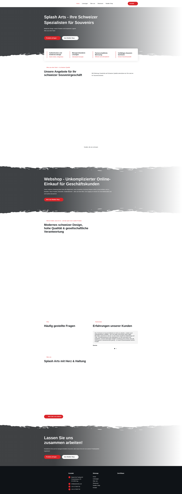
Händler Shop (96, 485)
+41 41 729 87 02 (75, 486)
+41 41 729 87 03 (75, 489)
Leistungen (96, 479)
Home (94, 476)
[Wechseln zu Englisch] (116, 4)
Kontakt (95, 487)
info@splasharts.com (76, 483)
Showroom (95, 483)
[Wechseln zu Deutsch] (121, 4)
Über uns (95, 481)
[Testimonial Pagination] (114, 348)
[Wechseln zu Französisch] (118, 4)
